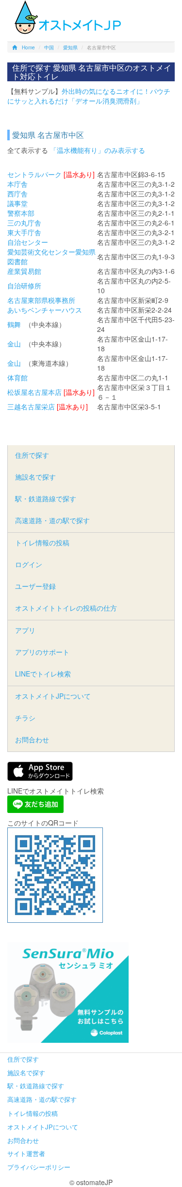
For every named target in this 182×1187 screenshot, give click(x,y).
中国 (49, 47)
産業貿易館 (24, 271)
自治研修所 (24, 285)
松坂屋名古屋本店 (34, 392)
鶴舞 (14, 324)
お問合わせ (32, 739)
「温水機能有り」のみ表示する (97, 150)
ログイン (28, 564)
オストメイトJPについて (53, 696)
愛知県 (70, 47)
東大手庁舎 (24, 232)
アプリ (25, 630)
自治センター (27, 242)
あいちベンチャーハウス (44, 310)
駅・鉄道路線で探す (45, 498)
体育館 (17, 377)
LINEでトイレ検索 (43, 673)
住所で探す (32, 455)
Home (28, 47)
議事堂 (17, 203)
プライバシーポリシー (38, 1167)
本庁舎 (17, 184)
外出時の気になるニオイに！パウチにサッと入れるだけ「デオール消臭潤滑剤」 (88, 95)
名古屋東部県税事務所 (41, 300)
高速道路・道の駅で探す (52, 520)
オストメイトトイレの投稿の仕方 (66, 608)
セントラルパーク (34, 174)
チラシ (25, 717)
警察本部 (20, 213)
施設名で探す (35, 476)
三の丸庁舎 (24, 222)
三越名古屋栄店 (31, 406)
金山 (14, 343)
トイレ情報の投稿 (42, 542)
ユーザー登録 (35, 586)
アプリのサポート (42, 652)
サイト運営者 (26, 1153)
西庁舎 (17, 193)
